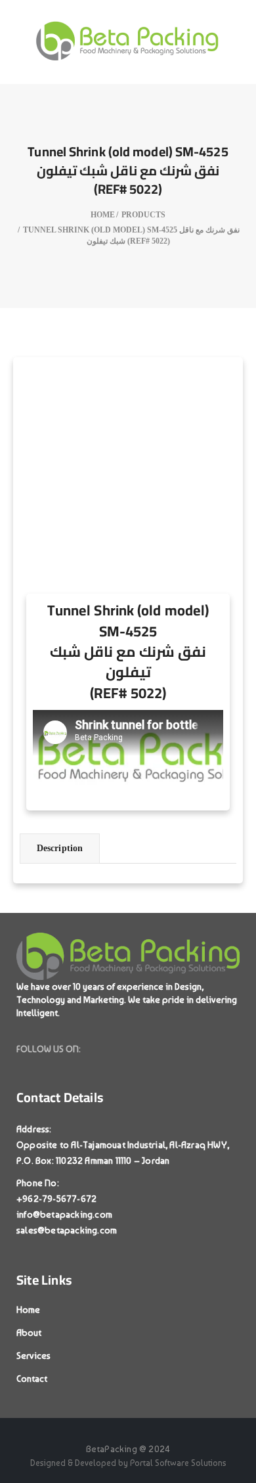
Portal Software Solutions (178, 1463)
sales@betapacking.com (66, 1230)
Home (28, 1309)
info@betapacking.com (64, 1214)
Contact (31, 1378)
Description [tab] (60, 848)
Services (33, 1355)
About (28, 1332)
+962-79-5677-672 (56, 1198)
